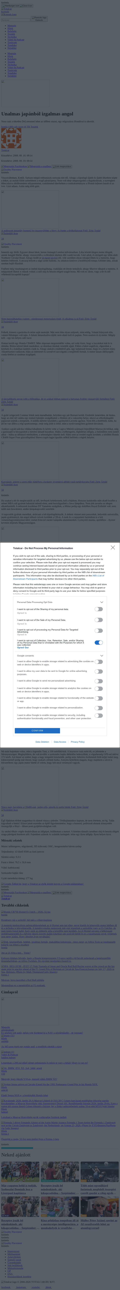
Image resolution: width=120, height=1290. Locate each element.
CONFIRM (37, 730)
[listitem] (60, 602)
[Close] (114, 548)
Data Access (60, 742)
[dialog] (60, 645)
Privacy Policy (78, 742)
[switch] (99, 609)
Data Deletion (42, 742)
